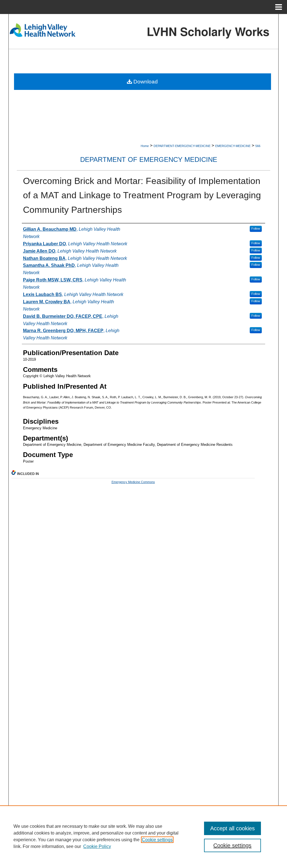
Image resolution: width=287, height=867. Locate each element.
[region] (143, 836)
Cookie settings (157, 839)
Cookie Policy (97, 846)
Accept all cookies (232, 828)
